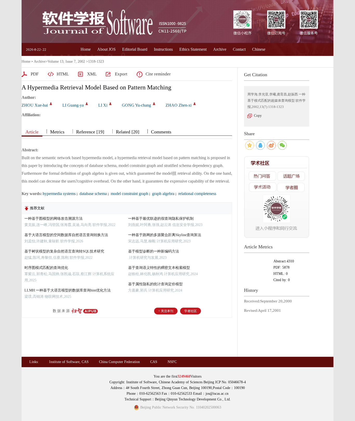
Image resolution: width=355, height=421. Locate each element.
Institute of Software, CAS (69, 362)
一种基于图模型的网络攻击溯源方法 (53, 219)
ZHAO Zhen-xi (179, 105)
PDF (34, 74)
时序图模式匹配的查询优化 (46, 268)
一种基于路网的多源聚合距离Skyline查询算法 (164, 235)
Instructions (163, 49)
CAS (153, 362)
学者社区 (190, 311)
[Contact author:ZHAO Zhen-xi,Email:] (194, 103)
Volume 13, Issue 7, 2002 (66, 61)
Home (86, 49)
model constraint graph (129, 193)
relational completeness (196, 193)
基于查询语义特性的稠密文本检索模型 (159, 268)
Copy (258, 116)
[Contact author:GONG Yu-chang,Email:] (154, 103)
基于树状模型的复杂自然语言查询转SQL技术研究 (64, 251)
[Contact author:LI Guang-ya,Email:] (87, 103)
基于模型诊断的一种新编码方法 (153, 251)
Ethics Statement (193, 49)
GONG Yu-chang (136, 105)
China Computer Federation (119, 362)
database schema (92, 193)
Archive (219, 49)
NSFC (172, 362)
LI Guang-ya (73, 105)
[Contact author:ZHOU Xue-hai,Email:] (51, 103)
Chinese (258, 49)
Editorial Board (134, 49)
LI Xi (102, 105)
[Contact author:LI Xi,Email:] (110, 103)
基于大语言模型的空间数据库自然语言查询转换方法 (66, 235)
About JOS (106, 49)
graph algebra (162, 193)
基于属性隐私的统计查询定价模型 (155, 284)
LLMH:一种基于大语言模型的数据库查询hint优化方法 (67, 290)
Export (121, 74)
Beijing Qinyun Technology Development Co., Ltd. (193, 399)
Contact (239, 49)
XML (92, 74)
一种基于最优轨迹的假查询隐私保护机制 (161, 219)
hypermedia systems (59, 193)
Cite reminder (158, 74)
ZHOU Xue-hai (35, 105)
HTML (63, 74)
